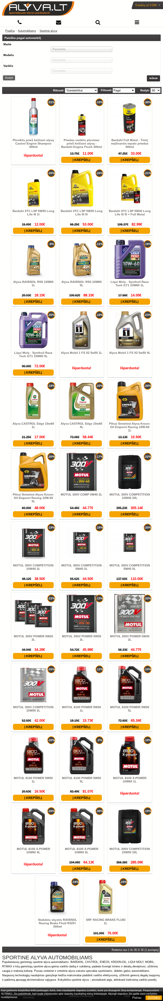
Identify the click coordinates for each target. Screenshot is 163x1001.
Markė (7, 44)
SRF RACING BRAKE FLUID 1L (105, 921)
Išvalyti (9, 77)
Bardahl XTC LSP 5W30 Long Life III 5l (82, 212)
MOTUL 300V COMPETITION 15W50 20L (130, 850)
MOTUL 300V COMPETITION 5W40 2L (81, 567)
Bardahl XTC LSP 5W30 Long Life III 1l (33, 212)
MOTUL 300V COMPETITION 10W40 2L (33, 567)
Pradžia (10, 30)
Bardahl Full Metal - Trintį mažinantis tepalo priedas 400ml (129, 143)
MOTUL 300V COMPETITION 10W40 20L (130, 496)
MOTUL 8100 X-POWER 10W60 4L (33, 850)
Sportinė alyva (48, 30)
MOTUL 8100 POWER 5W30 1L (81, 708)
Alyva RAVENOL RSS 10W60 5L (81, 283)
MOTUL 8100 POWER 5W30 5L (129, 708)
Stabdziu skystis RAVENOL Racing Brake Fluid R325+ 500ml (57, 923)
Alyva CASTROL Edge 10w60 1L (33, 425)
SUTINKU (154, 997)
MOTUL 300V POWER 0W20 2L (33, 638)
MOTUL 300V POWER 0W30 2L (81, 638)
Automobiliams (27, 30)
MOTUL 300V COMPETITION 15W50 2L (33, 708)
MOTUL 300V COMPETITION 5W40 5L (130, 567)
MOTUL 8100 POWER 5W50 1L (33, 779)
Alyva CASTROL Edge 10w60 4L (81, 425)
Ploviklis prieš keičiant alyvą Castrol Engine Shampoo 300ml (33, 143)
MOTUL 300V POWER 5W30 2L (129, 638)
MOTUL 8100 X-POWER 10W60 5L (81, 850)
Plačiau (136, 997)
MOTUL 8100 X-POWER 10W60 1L (129, 779)
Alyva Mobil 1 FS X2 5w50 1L (81, 352)
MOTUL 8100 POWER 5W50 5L (81, 779)
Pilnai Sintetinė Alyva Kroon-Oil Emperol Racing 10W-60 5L (33, 498)
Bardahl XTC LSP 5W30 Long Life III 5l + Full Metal (130, 212)
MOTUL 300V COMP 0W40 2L (81, 494)
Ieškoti (153, 78)
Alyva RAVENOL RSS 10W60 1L (33, 283)
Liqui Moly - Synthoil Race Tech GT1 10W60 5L (33, 354)
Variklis (8, 65)
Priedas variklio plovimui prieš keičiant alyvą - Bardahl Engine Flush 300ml (81, 143)
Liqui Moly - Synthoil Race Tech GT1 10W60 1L (130, 283)
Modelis (8, 55)
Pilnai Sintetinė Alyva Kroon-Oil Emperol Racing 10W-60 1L (129, 427)
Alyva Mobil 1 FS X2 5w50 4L (129, 352)
